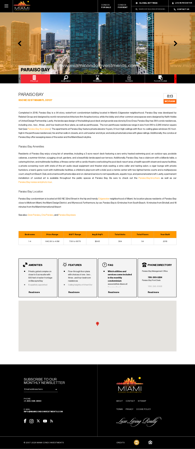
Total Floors (143, 234)
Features (75, 265)
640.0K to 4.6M (52, 241)
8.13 (170, 96)
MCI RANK (170, 101)
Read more (34, 292)
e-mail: (43, 410)
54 (143, 241)
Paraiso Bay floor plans (39, 129)
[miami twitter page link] (38, 421)
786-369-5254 (155, 277)
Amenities (35, 265)
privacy (129, 409)
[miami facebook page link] (25, 421)
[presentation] (20, 78)
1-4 (30, 241)
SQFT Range (75, 234)
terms (119, 409)
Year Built (165, 234)
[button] (6, 6)
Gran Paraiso (34, 215)
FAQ (110, 265)
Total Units (120, 234)
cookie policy (143, 409)
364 (120, 241)
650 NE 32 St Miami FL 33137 (35, 100)
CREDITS (120, 443)
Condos (106, 6)
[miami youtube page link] (45, 421)
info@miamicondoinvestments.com (43, 412)
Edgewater (103, 199)
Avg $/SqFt (97, 234)
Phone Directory (160, 265)
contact (130, 401)
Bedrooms (30, 234)
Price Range (52, 234)
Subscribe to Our (44, 381)
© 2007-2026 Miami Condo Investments (44, 443)
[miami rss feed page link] (51, 421)
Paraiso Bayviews (67, 215)
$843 (97, 241)
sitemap (142, 401)
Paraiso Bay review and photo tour (35, 182)
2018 (165, 241)
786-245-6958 (155, 287)
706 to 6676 (75, 241)
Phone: (32, 400)
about (119, 401)
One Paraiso (47, 215)
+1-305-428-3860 (32, 401)
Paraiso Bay (35, 70)
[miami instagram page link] (31, 421)
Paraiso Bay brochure (149, 178)
